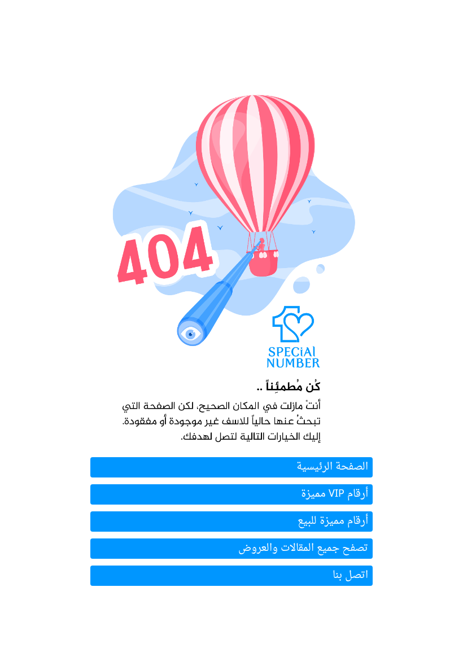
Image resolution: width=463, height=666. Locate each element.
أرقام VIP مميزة (334, 494)
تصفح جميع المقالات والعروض (303, 548)
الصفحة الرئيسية (332, 467)
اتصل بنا (350, 575)
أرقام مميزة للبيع (333, 521)
